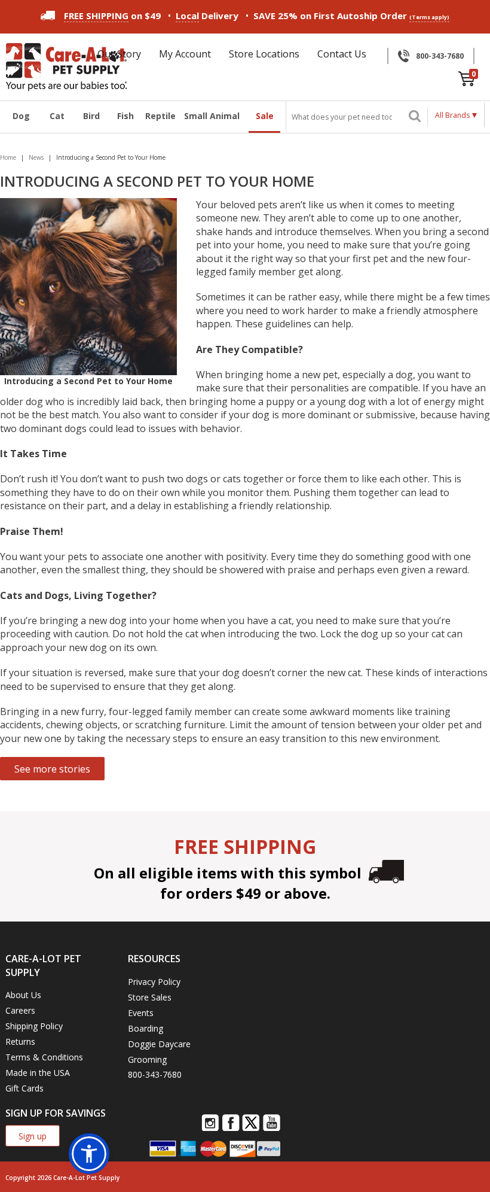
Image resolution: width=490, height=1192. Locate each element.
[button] (89, 1153)
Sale (265, 115)
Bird (91, 115)
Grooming (147, 1059)
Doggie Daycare (159, 1044)
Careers (20, 1010)
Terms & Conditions (44, 1057)
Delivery (207, 16)
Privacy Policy (154, 981)
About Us (23, 995)
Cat (57, 115)
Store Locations (264, 54)
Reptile (160, 115)
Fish (125, 115)
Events (141, 1012)
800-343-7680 (440, 56)
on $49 (112, 16)
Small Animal (212, 115)
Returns (20, 1041)
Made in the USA (37, 1072)
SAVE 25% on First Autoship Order (351, 16)
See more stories (52, 769)
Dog (21, 115)
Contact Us (341, 54)
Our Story (119, 54)
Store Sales (150, 997)
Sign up (33, 1136)
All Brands (452, 115)
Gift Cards (24, 1088)
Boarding (145, 1028)
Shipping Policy (34, 1026)
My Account (185, 54)
